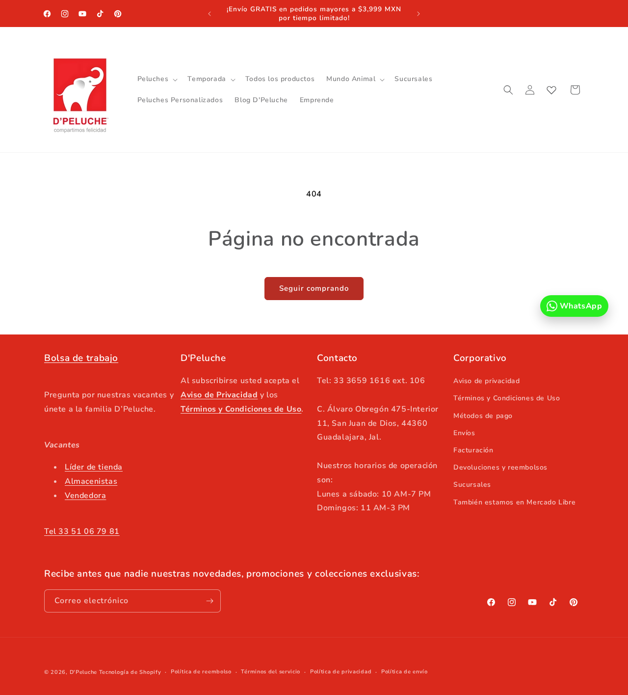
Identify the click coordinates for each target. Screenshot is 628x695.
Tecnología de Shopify (130, 672)
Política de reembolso (201, 671)
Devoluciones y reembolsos (500, 467)
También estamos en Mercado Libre (514, 502)
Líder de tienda (94, 467)
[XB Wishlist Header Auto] (551, 90)
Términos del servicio (270, 671)
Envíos (464, 433)
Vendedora (85, 495)
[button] (156, 79)
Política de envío (404, 671)
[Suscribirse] (209, 600)
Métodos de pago (483, 415)
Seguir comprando (314, 288)
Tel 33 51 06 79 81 (82, 531)
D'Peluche (83, 672)
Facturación (473, 450)
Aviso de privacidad (486, 381)
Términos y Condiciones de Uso (506, 398)
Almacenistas (91, 481)
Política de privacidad (340, 671)
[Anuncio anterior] (209, 13)
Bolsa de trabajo (81, 358)
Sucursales (472, 484)
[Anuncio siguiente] (418, 13)
